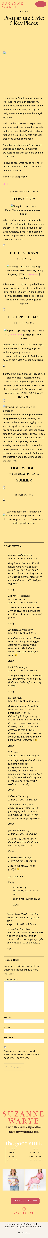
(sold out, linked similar (22, 418)
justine (12, 697)
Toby (11, 752)
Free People (26, 231)
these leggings (28, 348)
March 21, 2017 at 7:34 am (22, 602)
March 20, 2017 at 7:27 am (22, 558)
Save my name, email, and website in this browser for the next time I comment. (21, 1054)
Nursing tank (34, 270)
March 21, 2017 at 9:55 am (22, 670)
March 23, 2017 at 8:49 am (22, 860)
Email (8, 1027)
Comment (10, 979)
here (32, 523)
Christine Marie (17, 857)
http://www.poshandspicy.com (25, 777)
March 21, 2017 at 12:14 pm (23, 755)
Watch (23, 274)
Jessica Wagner (16, 830)
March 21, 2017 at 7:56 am (22, 633)
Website (8, 1037)
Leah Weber (14, 667)
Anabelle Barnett (17, 629)
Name (8, 1017)
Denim (23, 214)
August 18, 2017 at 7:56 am (22, 924)
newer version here (29, 210)
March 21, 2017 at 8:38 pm (22, 833)
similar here (17, 270)
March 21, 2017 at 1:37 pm (22, 799)
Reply (11, 589)
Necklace (24, 278)
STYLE (24, 11)
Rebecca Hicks (16, 796)
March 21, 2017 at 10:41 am (23, 701)
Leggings (13, 274)
